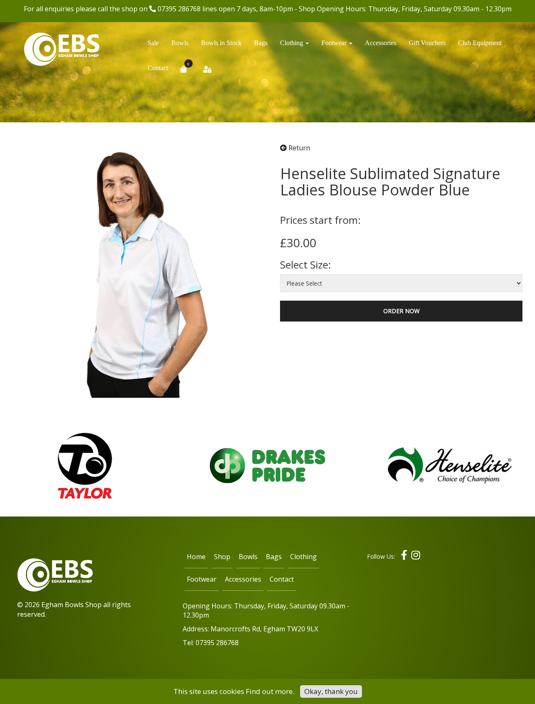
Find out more (269, 691)
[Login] (207, 71)
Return (298, 147)
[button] (294, 45)
